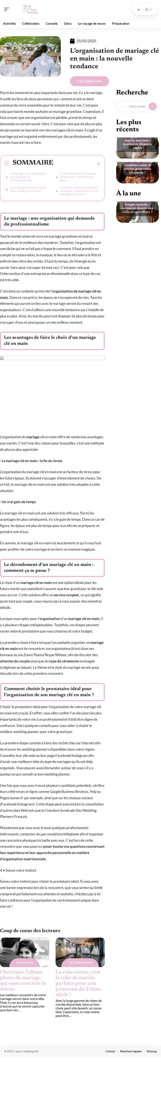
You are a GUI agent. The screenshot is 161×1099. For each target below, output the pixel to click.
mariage (32, 437)
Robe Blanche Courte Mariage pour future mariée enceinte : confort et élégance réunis (137, 140)
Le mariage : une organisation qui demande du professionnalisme (28, 177)
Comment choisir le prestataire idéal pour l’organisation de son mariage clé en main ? (79, 191)
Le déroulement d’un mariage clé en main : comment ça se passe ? (78, 177)
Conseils (24, 963)
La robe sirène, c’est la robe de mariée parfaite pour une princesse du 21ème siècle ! (78, 984)
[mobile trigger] (7, 9)
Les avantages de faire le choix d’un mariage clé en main (28, 189)
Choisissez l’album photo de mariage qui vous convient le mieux (23, 981)
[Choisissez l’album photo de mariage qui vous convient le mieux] (24, 952)
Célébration (89, 81)
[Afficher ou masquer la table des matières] (77, 163)
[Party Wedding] (30, 9)
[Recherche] (139, 9)
